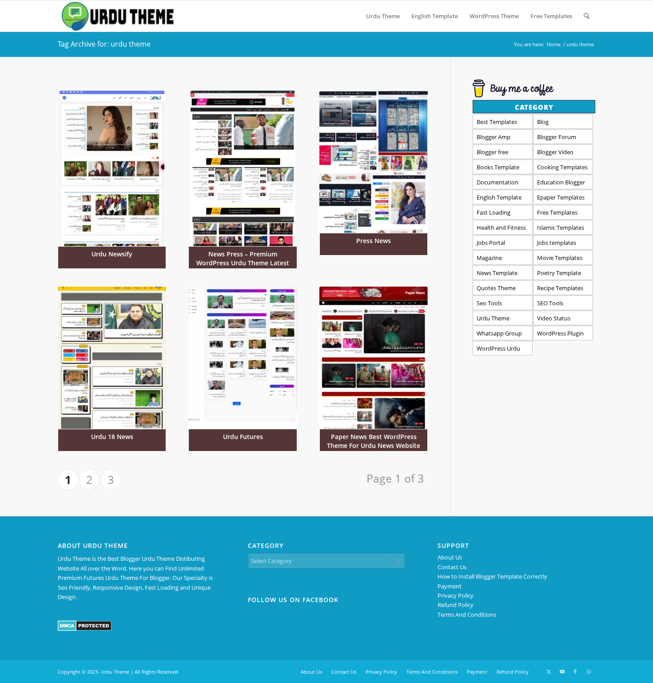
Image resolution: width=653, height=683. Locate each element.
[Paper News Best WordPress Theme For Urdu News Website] (373, 358)
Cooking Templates (562, 167)
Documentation (497, 182)
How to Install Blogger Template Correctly (492, 576)
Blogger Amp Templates (493, 138)
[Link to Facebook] (575, 671)
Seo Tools (489, 303)
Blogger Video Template (555, 153)
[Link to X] (548, 671)
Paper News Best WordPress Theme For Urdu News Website (373, 441)
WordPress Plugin (560, 333)
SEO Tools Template (550, 304)
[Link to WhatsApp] (588, 671)
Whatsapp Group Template (499, 334)
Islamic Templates (560, 228)
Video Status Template (553, 319)
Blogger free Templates (492, 153)
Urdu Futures (243, 436)
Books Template (498, 167)
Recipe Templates (560, 288)
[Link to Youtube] (562, 671)
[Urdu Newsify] (112, 168)
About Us (450, 557)
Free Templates (557, 212)
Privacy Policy (456, 595)
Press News (373, 240)
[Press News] (373, 162)
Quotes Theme (496, 288)
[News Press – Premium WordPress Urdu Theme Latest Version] (242, 168)
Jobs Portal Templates (491, 244)
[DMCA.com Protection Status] (84, 629)
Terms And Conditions (467, 615)
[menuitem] (383, 16)
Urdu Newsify (112, 254)
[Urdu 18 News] (112, 358)
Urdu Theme (493, 318)
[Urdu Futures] (242, 358)
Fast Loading (493, 212)
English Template (499, 197)
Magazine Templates (490, 259)
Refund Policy (456, 605)
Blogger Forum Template (556, 138)
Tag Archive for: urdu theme (104, 44)
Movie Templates (559, 258)
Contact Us (452, 567)
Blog (543, 122)
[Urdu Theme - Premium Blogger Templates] (117, 16)
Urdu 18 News (112, 436)
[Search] (586, 16)
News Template (497, 273)
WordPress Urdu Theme (498, 349)
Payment (450, 586)
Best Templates (497, 122)
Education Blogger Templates (561, 183)
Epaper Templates (561, 197)
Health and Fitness (501, 228)
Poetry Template (559, 273)
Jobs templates (556, 243)
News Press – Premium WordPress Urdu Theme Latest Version (242, 263)
